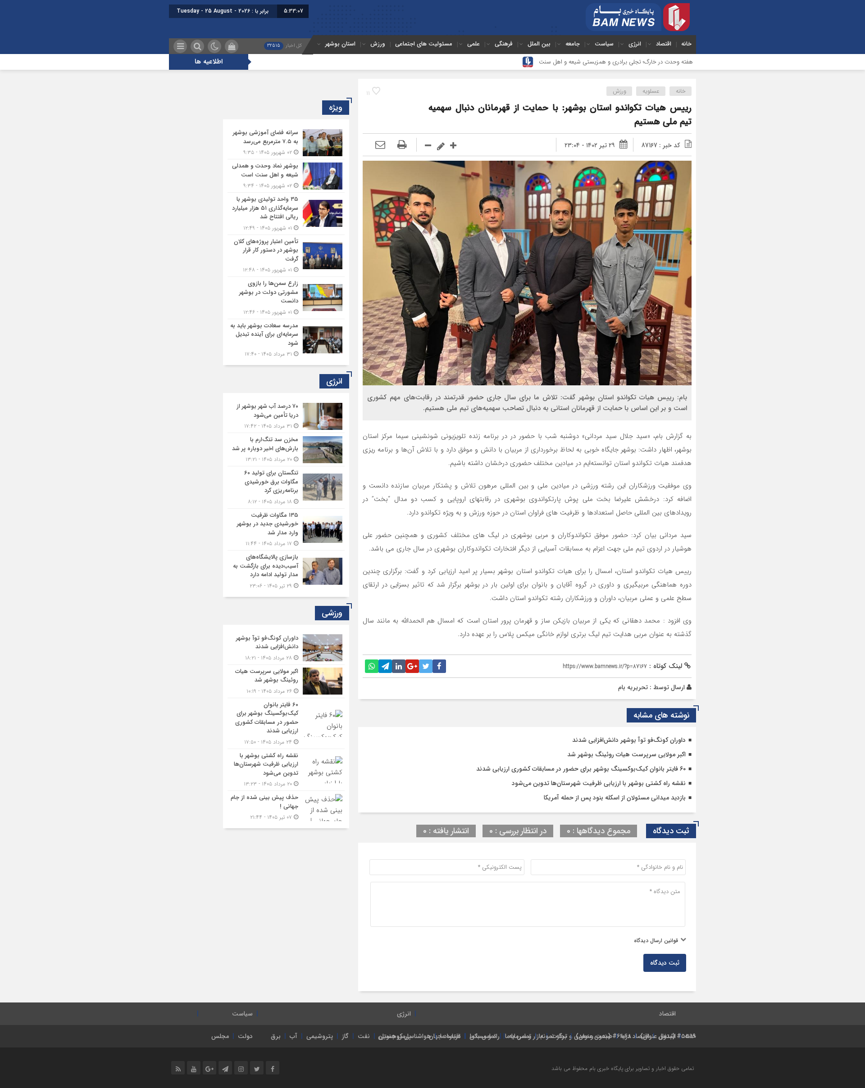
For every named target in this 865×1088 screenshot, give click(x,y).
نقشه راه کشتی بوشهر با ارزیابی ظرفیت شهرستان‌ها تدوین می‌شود (599, 783)
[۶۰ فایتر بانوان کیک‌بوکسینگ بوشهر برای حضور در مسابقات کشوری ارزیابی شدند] (286, 723)
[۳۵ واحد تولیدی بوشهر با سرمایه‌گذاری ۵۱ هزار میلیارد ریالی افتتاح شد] (286, 214)
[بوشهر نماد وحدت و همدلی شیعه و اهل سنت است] (286, 175)
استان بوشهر (340, 44)
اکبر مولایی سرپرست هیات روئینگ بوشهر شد (626, 754)
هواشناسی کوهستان (404, 1036)
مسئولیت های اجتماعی (423, 44)
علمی (473, 44)
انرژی (634, 44)
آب (293, 1036)
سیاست (604, 44)
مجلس (220, 1036)
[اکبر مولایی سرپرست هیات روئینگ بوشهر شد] (286, 681)
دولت (245, 1036)
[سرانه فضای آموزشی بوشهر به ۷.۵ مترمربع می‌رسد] (286, 142)
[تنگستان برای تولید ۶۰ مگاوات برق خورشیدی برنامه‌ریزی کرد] (286, 487)
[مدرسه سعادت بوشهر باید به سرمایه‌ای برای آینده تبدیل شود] (286, 339)
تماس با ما (518, 1036)
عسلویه (651, 91)
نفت (364, 1036)
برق (276, 1036)
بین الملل (539, 44)
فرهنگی (504, 44)
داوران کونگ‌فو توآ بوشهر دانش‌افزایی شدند (629, 740)
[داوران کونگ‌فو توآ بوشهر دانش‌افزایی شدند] (286, 648)
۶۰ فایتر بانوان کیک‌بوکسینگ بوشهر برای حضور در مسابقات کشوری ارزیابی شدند (581, 769)
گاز (345, 1036)
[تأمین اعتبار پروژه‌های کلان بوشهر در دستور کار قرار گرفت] (286, 256)
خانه (686, 44)
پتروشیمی (319, 1036)
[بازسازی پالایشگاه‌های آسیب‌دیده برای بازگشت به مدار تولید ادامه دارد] (286, 570)
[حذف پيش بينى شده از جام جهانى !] (286, 806)
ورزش (377, 44)
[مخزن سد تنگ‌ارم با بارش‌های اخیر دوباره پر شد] (286, 449)
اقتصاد (663, 44)
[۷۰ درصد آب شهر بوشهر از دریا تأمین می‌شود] (286, 416)
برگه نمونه (553, 1036)
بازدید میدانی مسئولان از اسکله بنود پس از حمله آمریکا (615, 798)
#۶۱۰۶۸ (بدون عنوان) (603, 1036)
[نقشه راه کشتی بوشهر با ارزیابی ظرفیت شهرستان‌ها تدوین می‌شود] (286, 770)
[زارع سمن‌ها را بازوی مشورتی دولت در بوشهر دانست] (286, 298)
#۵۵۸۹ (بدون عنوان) (668, 1036)
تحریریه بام (633, 687)
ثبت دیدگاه (664, 963)
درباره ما (450, 1036)
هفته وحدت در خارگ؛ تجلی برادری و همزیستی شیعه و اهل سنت (616, 62)
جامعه (572, 44)
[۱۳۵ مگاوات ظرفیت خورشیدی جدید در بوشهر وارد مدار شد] (286, 530)
